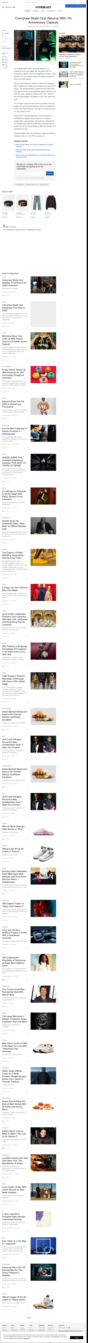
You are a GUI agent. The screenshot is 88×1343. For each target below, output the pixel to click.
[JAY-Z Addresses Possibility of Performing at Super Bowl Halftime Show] (43, 966)
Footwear (35, 11)
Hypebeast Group (51, 1328)
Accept (76, 1337)
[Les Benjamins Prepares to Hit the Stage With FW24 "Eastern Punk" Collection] (43, 499)
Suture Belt (4, 214)
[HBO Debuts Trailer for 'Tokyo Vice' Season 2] (43, 909)
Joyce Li (5, 322)
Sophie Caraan (7, 444)
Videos (13, 1327)
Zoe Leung (6, 291)
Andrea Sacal (7, 415)
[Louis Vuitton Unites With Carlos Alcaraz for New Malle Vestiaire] (43, 1194)
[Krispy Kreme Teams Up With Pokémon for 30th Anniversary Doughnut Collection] (43, 379)
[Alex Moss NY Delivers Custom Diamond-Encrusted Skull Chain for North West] (63, 65)
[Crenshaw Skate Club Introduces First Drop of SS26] (43, 314)
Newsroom (51, 1331)
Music (3, 736)
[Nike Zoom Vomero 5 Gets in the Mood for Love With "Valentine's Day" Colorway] (43, 1050)
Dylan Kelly (6, 698)
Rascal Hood (47, 214)
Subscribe (49, 173)
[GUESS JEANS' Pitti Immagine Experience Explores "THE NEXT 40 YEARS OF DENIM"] (43, 467)
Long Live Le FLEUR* (75, 84)
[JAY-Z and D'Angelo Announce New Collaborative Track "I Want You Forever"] (43, 747)
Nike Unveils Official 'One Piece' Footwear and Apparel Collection (34, 145)
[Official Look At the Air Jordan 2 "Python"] (43, 853)
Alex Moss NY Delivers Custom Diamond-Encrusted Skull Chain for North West (76, 65)
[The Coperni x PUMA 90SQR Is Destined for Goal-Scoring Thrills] (43, 563)
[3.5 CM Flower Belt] (22, 202)
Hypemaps (42, 1329)
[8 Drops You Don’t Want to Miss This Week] (43, 593)
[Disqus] (29, 244)
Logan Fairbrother (8, 1173)
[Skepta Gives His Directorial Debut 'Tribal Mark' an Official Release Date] (43, 530)
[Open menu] (3, 7)
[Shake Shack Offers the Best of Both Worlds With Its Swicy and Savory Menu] (43, 1109)
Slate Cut (32, 214)
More (42, 11)
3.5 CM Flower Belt (20, 214)
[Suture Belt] (8, 202)
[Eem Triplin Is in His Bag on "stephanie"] (43, 1247)
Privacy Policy (41, 177)
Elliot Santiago (7, 1305)
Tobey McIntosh (43, 184)
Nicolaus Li (6, 477)
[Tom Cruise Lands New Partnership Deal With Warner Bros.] (43, 996)
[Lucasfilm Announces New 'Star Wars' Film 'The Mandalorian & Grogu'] (43, 1166)
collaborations (19, 184)
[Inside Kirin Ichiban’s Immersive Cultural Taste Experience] (72, 44)
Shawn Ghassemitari (8, 1227)
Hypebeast (42, 1327)
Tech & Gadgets (6, 1264)
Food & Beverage (6, 366)
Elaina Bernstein (7, 1253)
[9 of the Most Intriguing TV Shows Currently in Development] (43, 436)
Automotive (5, 926)
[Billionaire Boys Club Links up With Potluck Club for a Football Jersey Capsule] (43, 346)
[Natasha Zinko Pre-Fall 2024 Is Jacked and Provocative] (43, 408)
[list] (35, 47)
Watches (4, 643)
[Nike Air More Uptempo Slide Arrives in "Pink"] (43, 830)
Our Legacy (5, 212)
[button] (4, 42)
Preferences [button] (27, 1338)
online (22, 136)
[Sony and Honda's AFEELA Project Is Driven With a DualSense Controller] (43, 937)
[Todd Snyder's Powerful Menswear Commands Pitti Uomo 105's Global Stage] (43, 687)
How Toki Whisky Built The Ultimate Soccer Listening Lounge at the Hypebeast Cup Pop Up (77, 74)
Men (31, 1327)
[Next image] (53, 47)
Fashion (27, 11)
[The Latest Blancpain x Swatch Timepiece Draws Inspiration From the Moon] (43, 1023)
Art (3, 1210)
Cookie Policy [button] (56, 1336)
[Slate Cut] (36, 202)
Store (60, 11)
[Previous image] (17, 47)
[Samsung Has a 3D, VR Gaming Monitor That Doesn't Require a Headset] (43, 1275)
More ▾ (29, 1317)
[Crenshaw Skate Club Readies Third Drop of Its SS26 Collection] (43, 286)
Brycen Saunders (6, 48)
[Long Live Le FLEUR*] (63, 84)
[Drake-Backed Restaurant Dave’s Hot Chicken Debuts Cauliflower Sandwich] (43, 718)
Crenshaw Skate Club (39, 68)
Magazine (14, 1329)
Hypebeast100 (51, 11)
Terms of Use (33, 177)
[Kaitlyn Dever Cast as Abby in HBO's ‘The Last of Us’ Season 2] (43, 1138)
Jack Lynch (6, 539)
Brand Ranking (22, 1328)
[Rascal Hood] (50, 202)
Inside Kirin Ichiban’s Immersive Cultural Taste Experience (70, 55)
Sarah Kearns (7, 1283)
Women (32, 1329)
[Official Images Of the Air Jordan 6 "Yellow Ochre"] (43, 1301)
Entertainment (5, 425)
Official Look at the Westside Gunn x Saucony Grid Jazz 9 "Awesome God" (35, 156)
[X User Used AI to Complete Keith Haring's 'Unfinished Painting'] (43, 1221)
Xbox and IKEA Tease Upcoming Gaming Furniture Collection (33, 151)
